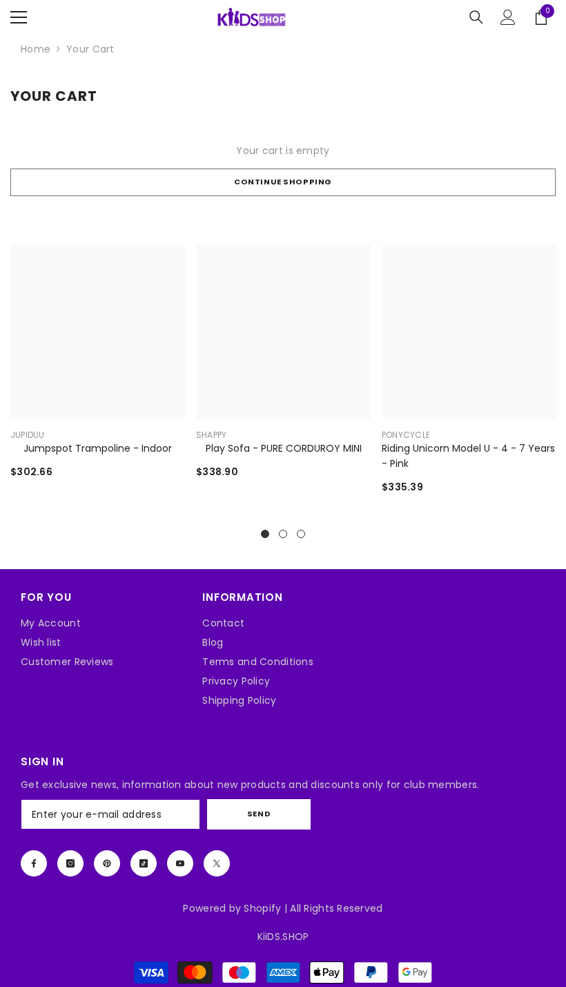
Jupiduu (27, 435)
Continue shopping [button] (283, 181)
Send (259, 813)
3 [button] (301, 534)
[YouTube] (180, 863)
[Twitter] (217, 863)
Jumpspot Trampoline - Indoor (97, 448)
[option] (98, 372)
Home (35, 49)
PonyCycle (406, 435)
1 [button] (265, 534)
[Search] (476, 17)
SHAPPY (211, 435)
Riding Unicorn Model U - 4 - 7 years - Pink (468, 455)
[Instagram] (70, 863)
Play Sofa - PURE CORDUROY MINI (284, 448)
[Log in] (508, 17)
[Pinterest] (107, 863)
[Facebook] (34, 863)
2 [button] (283, 534)
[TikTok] (143, 863)
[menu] (18, 17)
